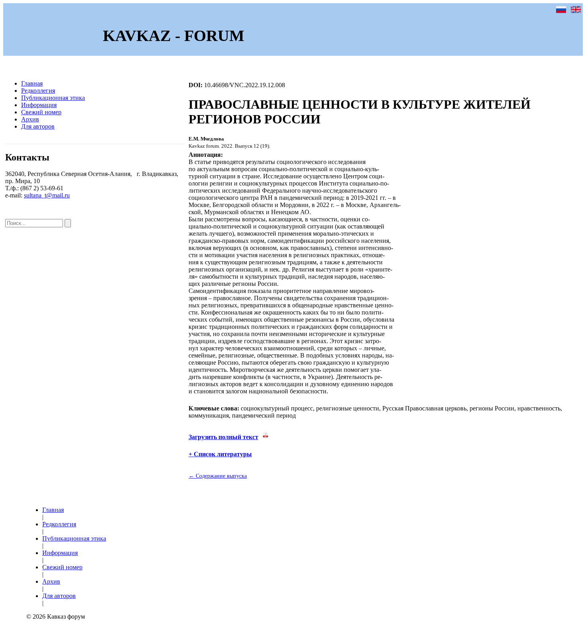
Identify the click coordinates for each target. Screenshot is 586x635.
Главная (32, 83)
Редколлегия (38, 90)
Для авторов (38, 126)
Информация (39, 105)
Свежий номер (41, 112)
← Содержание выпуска (218, 476)
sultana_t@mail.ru (47, 195)
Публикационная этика (53, 97)
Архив (30, 119)
